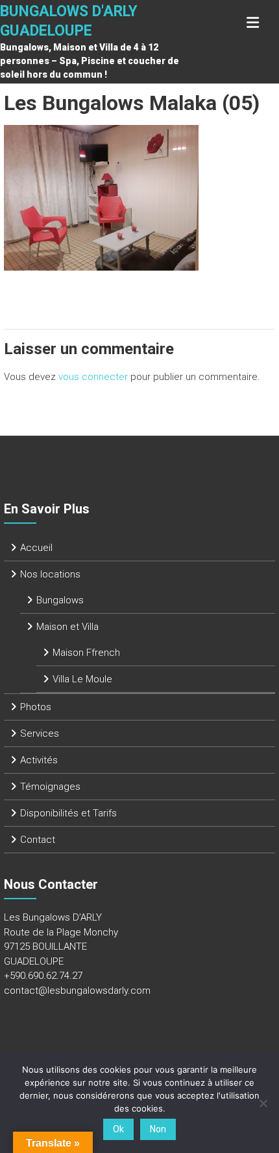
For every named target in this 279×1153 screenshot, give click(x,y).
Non (158, 1129)
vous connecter (93, 377)
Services (39, 733)
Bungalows (60, 600)
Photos (35, 707)
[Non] (262, 1103)
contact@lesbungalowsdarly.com (77, 990)
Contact (37, 839)
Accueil (36, 548)
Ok (118, 1129)
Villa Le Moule (82, 679)
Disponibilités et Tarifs (68, 813)
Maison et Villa (67, 626)
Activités (39, 760)
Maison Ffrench (86, 652)
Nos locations (50, 574)
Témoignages (50, 786)
